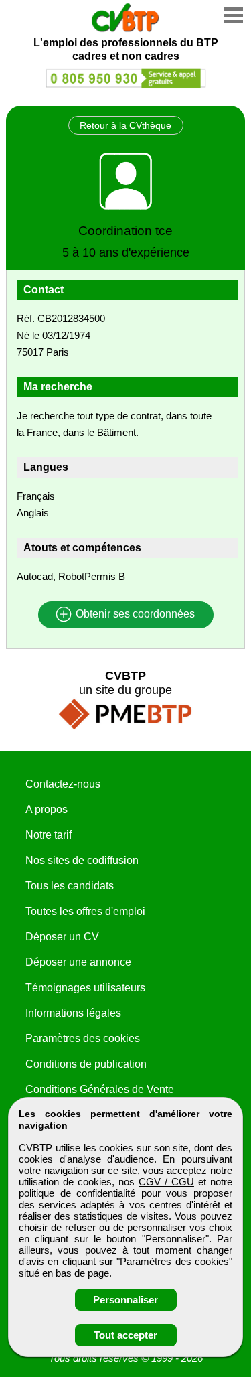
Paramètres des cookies (82, 1038)
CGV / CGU (166, 1181)
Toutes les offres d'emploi (85, 911)
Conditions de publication (86, 1064)
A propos (46, 809)
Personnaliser (125, 1299)
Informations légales (73, 1013)
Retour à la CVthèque (125, 125)
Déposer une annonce (78, 962)
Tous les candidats (69, 885)
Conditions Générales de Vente (99, 1089)
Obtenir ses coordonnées (134, 614)
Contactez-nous (62, 784)
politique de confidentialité (77, 1193)
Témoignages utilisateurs (85, 987)
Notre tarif (48, 835)
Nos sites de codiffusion (82, 860)
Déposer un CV (62, 936)
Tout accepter (125, 1335)
